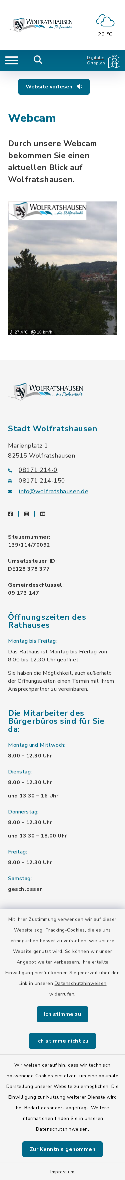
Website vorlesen (50, 86)
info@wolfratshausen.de (53, 491)
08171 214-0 (38, 470)
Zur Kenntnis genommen (63, 1149)
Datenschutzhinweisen (81, 983)
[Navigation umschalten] (11, 60)
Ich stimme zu (62, 1014)
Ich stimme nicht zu (62, 1041)
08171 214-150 (42, 481)
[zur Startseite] (40, 25)
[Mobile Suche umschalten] (38, 60)
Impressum (62, 1172)
